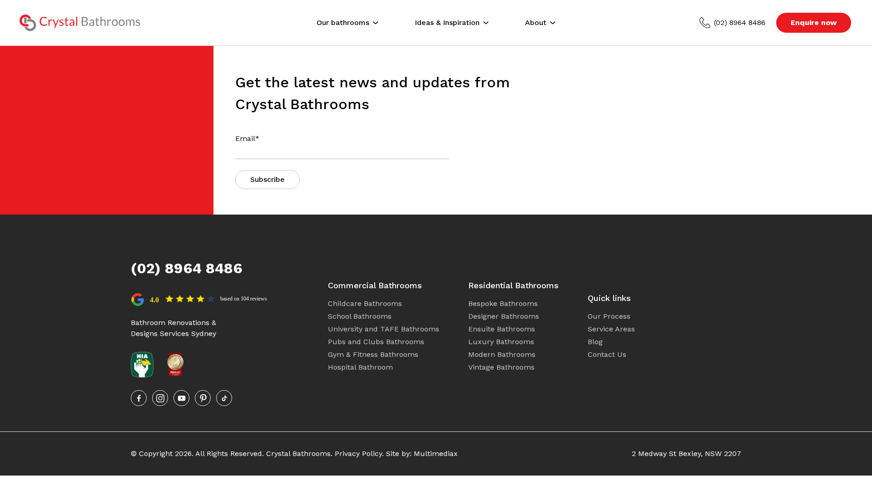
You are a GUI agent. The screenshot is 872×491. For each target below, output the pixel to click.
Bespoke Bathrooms (503, 303)
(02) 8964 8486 (739, 22)
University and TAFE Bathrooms (383, 329)
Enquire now (814, 22)
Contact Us (607, 354)
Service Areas (611, 329)
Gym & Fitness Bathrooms (373, 354)
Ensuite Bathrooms (501, 329)
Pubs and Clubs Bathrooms (376, 341)
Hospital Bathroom (360, 367)
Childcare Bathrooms (365, 303)
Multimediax (436, 453)
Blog (595, 341)
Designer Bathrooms (503, 316)
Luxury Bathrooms (501, 341)
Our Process (609, 316)
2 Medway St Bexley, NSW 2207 (686, 453)
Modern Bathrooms (501, 354)
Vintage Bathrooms (501, 367)
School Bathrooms (359, 316)
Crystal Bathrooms (298, 453)
